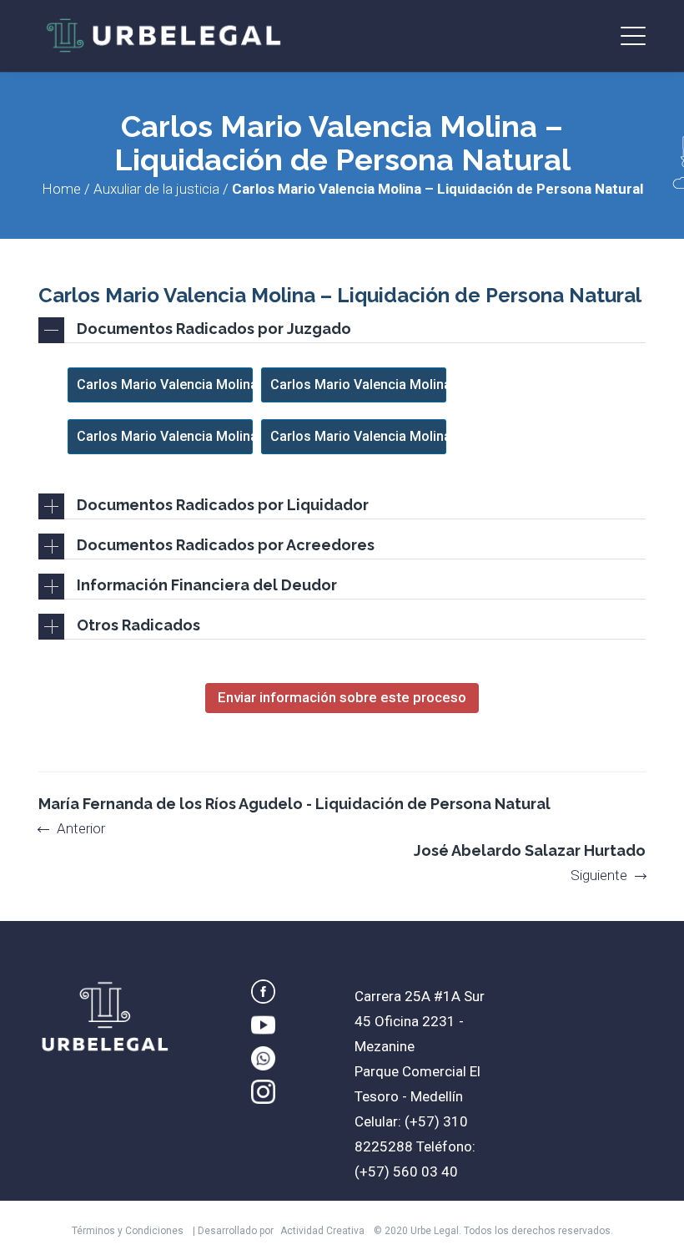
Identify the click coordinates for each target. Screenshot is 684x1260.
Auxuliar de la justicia (156, 188)
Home (61, 188)
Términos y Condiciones (128, 1231)
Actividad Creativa (322, 1231)
